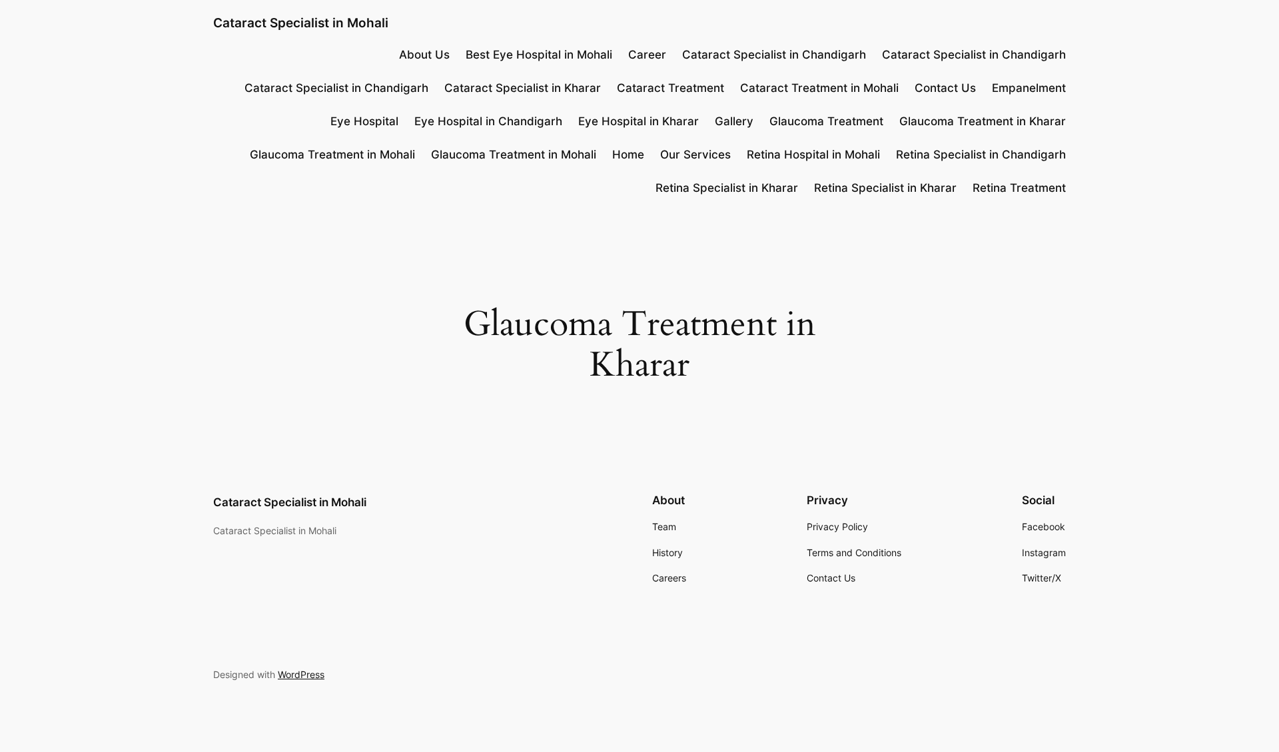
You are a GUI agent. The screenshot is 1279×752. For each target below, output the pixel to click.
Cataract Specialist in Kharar (522, 88)
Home (628, 154)
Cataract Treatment (670, 88)
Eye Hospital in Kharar (638, 121)
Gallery (734, 121)
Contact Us (945, 88)
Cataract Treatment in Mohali (819, 88)
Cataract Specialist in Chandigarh (774, 54)
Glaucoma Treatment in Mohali (332, 154)
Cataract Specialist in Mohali (300, 23)
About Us (424, 54)
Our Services (695, 154)
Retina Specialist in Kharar (726, 187)
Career (647, 54)
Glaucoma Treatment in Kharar (982, 121)
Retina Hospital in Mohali (813, 154)
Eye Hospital (364, 121)
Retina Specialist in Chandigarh (981, 154)
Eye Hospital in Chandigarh (488, 121)
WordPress (301, 674)
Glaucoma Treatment (826, 121)
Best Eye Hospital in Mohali (539, 54)
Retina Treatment (1019, 187)
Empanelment (1029, 88)
